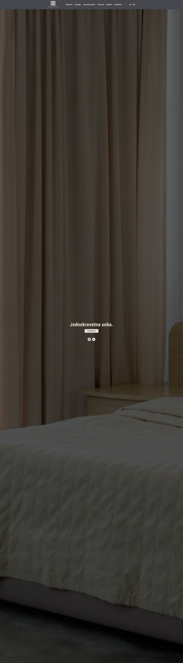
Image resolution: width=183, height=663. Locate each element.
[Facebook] (89, 339)
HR (130, 4)
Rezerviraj (118, 4)
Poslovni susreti (89, 4)
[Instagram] (93, 339)
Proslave (100, 4)
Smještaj (69, 4)
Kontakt (109, 4)
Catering (78, 4)
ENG (134, 4)
